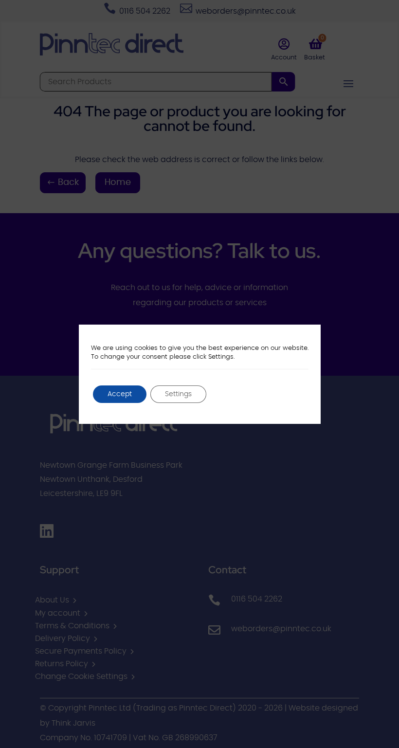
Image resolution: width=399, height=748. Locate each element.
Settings (178, 394)
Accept (120, 394)
